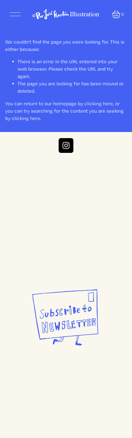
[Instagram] (66, 145)
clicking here (98, 104)
